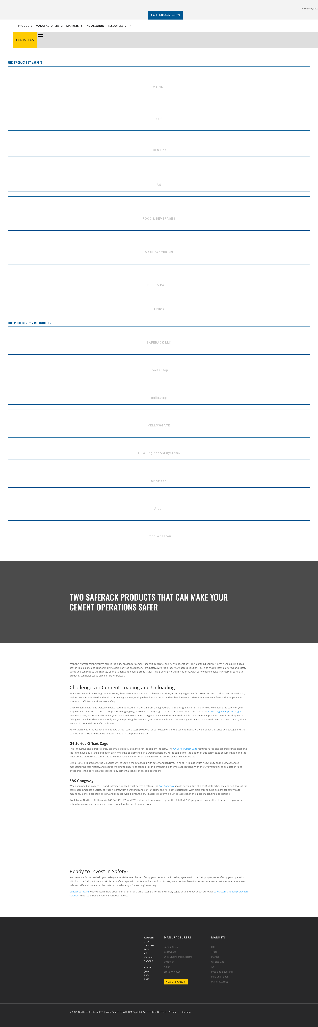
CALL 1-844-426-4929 (165, 15)
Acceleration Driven (153, 1012)
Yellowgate (170, 952)
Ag (212, 967)
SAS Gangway (166, 786)
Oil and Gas (217, 962)
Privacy (172, 1012)
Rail (213, 947)
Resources (115, 26)
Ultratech (169, 962)
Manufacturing (219, 981)
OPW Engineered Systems (178, 957)
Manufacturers (47, 26)
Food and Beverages (222, 972)
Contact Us (25, 40)
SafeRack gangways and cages (224, 711)
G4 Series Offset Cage (185, 748)
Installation (95, 26)
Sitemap (186, 1012)
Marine (215, 957)
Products (25, 26)
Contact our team (79, 891)
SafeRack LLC (171, 947)
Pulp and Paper (219, 977)
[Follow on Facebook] (15, 2)
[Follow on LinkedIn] (22, 2)
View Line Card (174, 981)
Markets (72, 26)
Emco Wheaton (172, 972)
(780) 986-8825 (146, 975)
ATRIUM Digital (131, 1012)
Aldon (167, 967)
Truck (214, 952)
